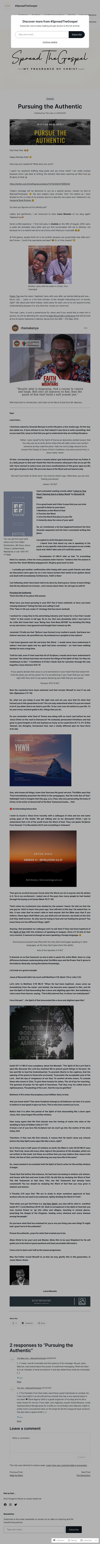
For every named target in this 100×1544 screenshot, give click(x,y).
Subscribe (77, 34)
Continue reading (50, 42)
